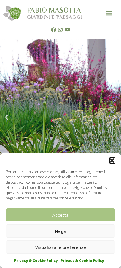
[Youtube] (67, 29)
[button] (112, 160)
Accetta (60, 215)
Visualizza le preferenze (60, 247)
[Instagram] (60, 29)
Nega (60, 231)
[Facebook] (53, 29)
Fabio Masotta (54, 10)
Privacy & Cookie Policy (36, 260)
